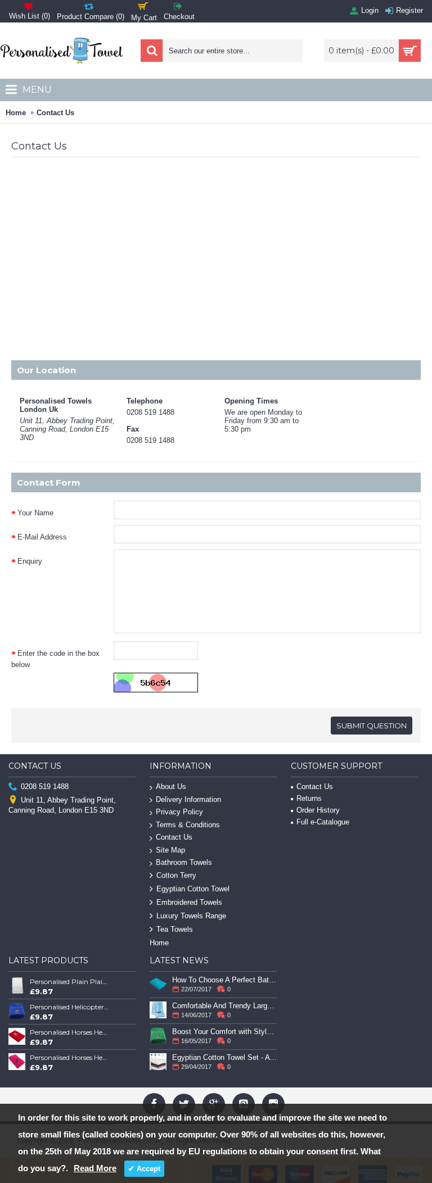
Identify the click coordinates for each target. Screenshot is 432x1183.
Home (16, 112)
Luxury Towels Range (191, 916)
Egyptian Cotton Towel (193, 889)
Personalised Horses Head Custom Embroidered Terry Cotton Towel (70, 1032)
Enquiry (29, 561)
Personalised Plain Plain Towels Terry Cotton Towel (70, 981)
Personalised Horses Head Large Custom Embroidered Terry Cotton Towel (70, 1057)
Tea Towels (174, 929)
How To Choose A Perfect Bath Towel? (224, 980)
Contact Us (55, 112)
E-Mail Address (42, 537)
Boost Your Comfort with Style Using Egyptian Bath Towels (224, 1031)
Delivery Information (188, 799)
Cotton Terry (176, 875)
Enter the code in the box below (55, 659)
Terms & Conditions (188, 825)
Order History (318, 810)
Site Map (170, 850)
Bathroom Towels (184, 862)
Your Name (35, 513)
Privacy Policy (179, 812)
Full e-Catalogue (322, 822)
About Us (171, 786)
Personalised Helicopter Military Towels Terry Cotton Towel (70, 1007)
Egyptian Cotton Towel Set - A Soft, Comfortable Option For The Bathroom (224, 1057)
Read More (95, 1168)
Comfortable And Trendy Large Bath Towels (224, 1005)
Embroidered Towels (189, 902)
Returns (309, 798)
